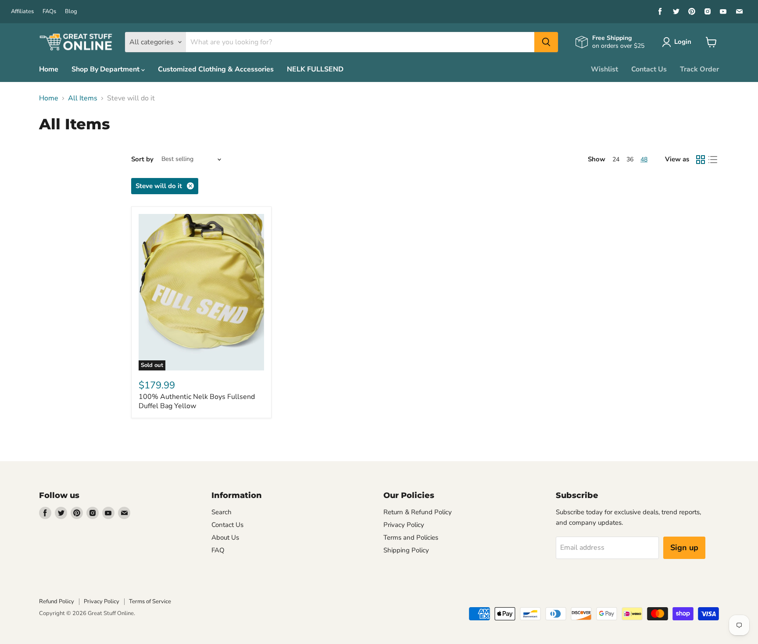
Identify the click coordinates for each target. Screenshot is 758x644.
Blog (71, 11)
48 (643, 159)
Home (48, 69)
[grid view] (700, 159)
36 (629, 159)
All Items (82, 98)
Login (682, 41)
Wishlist (604, 69)
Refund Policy (56, 601)
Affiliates (22, 11)
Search (221, 512)
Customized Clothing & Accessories (216, 69)
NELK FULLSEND (315, 69)
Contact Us (649, 69)
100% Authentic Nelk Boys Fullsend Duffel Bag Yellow (197, 401)
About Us (225, 537)
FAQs (49, 11)
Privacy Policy (403, 524)
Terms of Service (150, 601)
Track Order (699, 69)
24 (615, 159)
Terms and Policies (410, 537)
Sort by (142, 159)
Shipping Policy (406, 550)
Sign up (684, 547)
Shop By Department (106, 69)
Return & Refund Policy (417, 512)
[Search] (546, 42)
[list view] (713, 159)
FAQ (218, 550)
